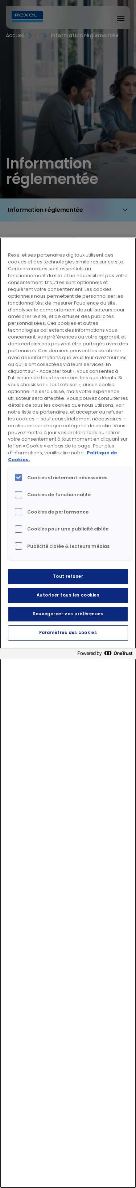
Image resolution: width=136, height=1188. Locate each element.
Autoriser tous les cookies (68, 595)
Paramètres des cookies (68, 633)
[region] (68, 712)
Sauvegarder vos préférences (68, 614)
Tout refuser (68, 576)
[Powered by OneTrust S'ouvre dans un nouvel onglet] (104, 654)
